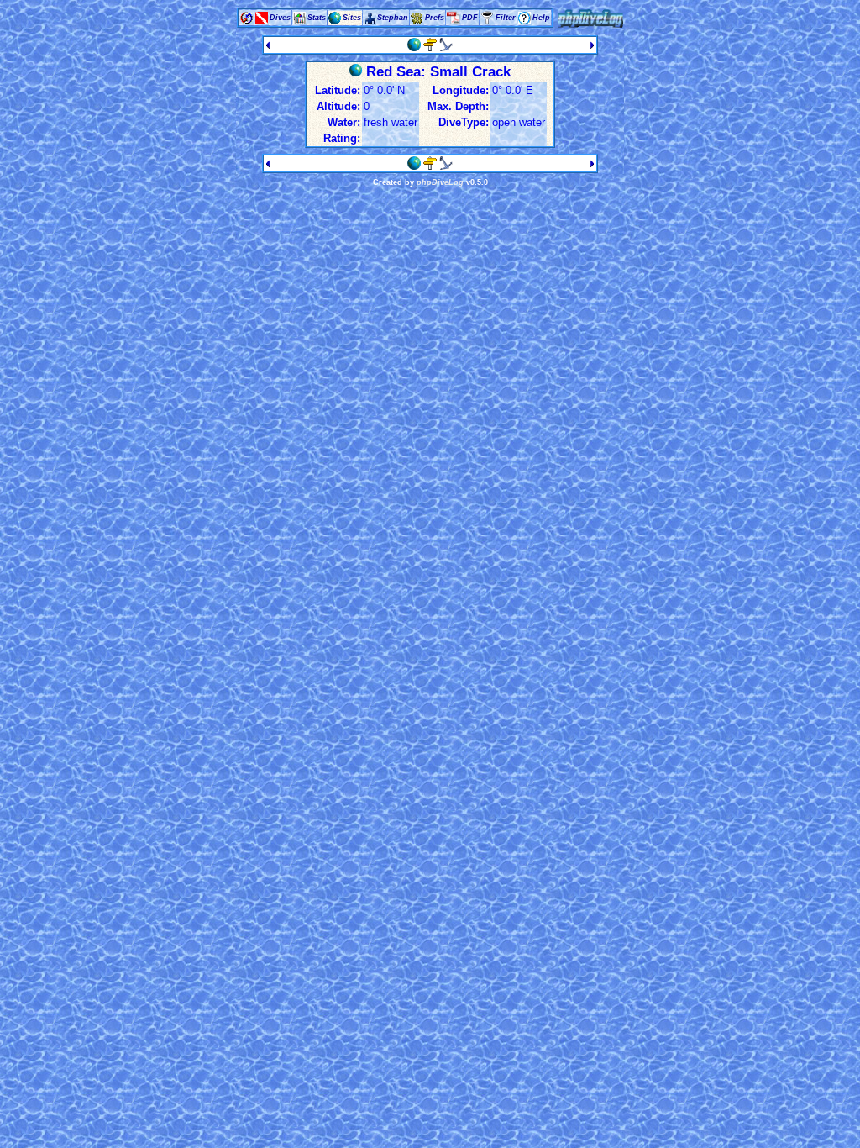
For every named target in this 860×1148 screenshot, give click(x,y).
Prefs (434, 17)
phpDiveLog (440, 182)
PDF (470, 17)
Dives (280, 17)
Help (541, 17)
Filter (506, 17)
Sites (352, 17)
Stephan (392, 17)
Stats (316, 17)
